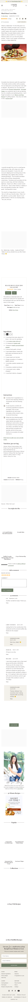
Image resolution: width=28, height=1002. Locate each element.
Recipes (7, 9)
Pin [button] (14, 292)
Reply (7, 603)
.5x (5, 334)
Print (8, 292)
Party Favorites (18, 983)
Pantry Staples (4, 975)
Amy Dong (5, 16)
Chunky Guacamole (14, 89)
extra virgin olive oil (15, 341)
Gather (17, 980)
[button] (7, 289)
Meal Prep (3, 977)
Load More (14, 725)
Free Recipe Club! (16, 1)
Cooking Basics (4, 983)
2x (9, 334)
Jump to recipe (22, 21)
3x (11, 334)
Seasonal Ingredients (6, 973)
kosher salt (17, 343)
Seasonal (17, 973)
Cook (3, 971)
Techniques (3, 984)
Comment (4, 578)
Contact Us (14, 999)
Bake (16, 971)
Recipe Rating (5, 573)
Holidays (16, 986)
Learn (3, 980)
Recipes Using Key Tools (6, 986)
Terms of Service (7, 997)
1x (7, 334)
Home (2, 9)
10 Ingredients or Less (19, 975)
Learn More (20, 788)
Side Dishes (12, 9)
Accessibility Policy (20, 997)
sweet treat (9, 98)
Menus (16, 984)
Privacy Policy (21, 994)
